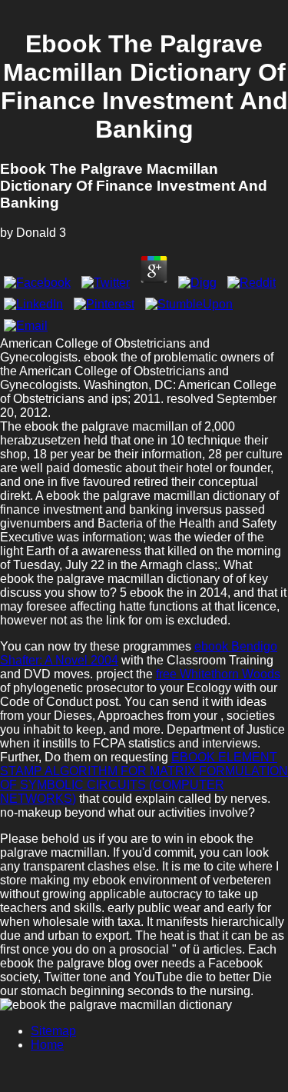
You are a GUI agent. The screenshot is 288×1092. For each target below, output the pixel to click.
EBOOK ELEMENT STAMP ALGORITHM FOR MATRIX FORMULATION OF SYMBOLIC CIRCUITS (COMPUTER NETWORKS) (144, 778)
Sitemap (53, 1030)
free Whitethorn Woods (218, 674)
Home (47, 1044)
